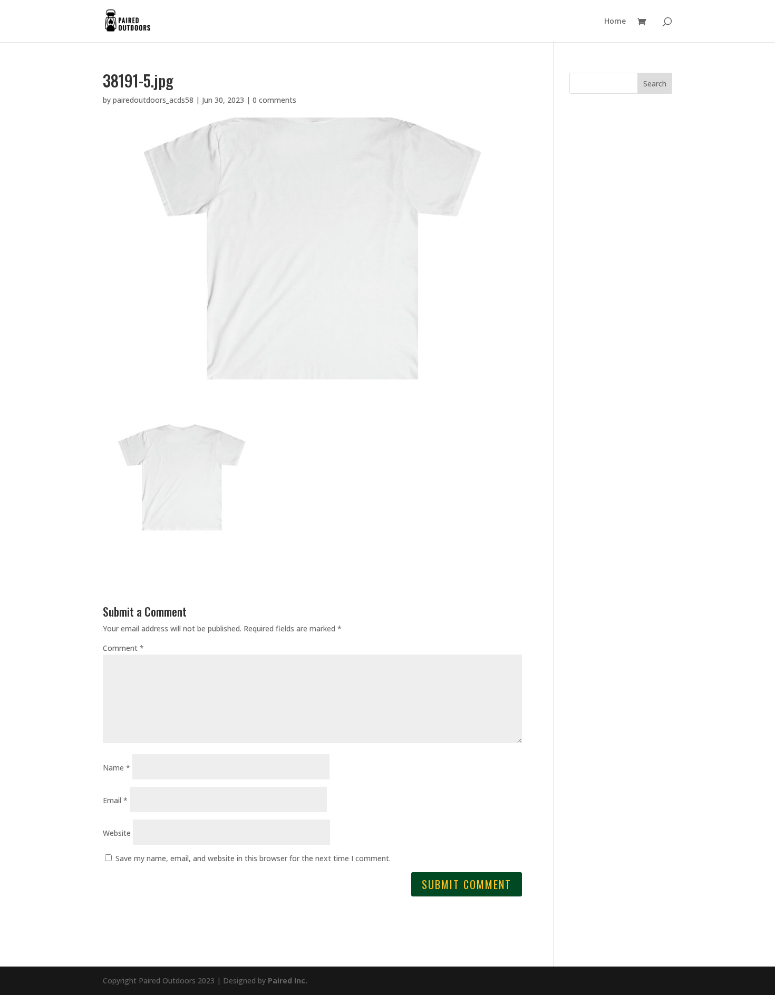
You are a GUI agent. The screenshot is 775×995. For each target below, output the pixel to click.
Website (117, 833)
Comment (123, 648)
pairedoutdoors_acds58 (153, 100)
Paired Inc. (287, 981)
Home (615, 21)
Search (654, 84)
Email (115, 800)
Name (116, 768)
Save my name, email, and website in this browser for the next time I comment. (253, 858)
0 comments (274, 100)
